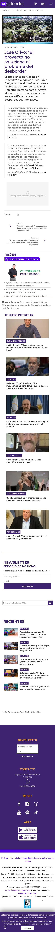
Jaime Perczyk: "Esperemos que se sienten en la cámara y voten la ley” (26, 537)
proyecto (25, 302)
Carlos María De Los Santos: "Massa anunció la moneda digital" (23, 461)
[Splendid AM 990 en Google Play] (27, 830)
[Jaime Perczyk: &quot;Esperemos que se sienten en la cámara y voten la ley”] (27, 519)
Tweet (7, 214)
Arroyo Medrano (39, 302)
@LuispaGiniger (31, 168)
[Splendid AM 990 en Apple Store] (27, 837)
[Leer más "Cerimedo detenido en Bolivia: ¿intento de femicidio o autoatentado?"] (11, 659)
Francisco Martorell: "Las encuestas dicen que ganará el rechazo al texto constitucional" (32, 228)
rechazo (15, 308)
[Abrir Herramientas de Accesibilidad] (5, 927)
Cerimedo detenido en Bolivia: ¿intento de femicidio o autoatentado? (34, 661)
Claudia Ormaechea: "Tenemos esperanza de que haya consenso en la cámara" (26, 499)
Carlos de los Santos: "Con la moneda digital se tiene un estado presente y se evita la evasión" (27, 424)
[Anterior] (10, 226)
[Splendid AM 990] (12, 4)
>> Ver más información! (40, 924)
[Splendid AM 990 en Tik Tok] (36, 812)
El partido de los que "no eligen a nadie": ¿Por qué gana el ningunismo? (34, 648)
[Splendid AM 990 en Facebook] (19, 804)
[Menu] (51, 3)
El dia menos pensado (16, 341)
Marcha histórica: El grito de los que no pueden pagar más (35, 687)
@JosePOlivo (33, 130)
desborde (25, 305)
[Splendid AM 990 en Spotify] (27, 812)
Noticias (24, 629)
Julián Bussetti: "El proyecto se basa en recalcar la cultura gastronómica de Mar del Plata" (27, 348)
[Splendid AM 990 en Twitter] (36, 804)
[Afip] (27, 903)
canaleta (36, 305)
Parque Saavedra (11, 305)
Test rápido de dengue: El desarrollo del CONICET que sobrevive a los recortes (33, 634)
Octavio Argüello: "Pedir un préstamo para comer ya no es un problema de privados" (34, 675)
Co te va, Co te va (14, 456)
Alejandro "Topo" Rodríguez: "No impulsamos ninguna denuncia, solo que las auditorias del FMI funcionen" (27, 386)
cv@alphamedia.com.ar (27, 893)
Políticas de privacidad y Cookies (14, 858)
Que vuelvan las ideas (21, 259)
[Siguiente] (45, 240)
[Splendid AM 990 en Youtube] (19, 812)
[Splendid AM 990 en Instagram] (27, 804)
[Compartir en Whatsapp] (18, 214)
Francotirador (13, 532)
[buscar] (50, 603)
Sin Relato (11, 379)
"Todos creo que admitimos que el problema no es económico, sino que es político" (22, 242)
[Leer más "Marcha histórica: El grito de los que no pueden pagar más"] (11, 687)
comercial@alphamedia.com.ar (17, 890)
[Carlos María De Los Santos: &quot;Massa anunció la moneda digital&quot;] (27, 443)
